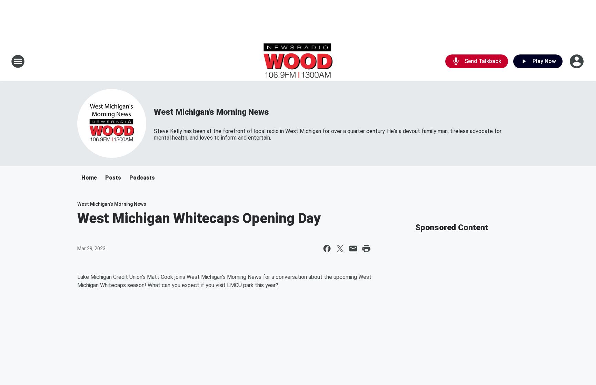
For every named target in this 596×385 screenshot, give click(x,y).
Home (89, 177)
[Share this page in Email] (353, 248)
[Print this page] (366, 248)
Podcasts (142, 177)
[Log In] (577, 61)
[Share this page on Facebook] (327, 248)
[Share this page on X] (340, 248)
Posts (113, 177)
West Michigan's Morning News (211, 112)
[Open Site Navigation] (18, 61)
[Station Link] (298, 61)
